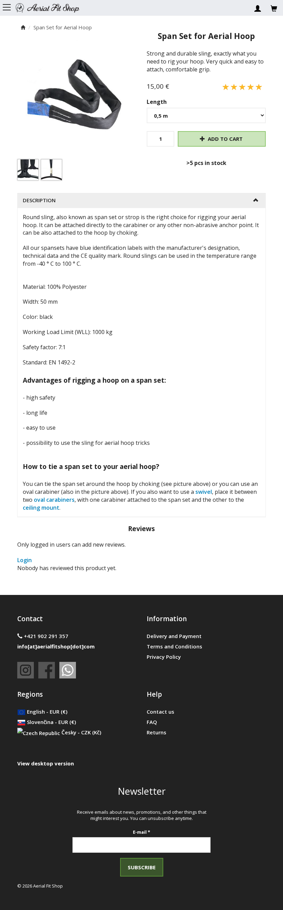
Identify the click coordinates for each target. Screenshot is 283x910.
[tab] (141, 200)
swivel (203, 492)
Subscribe (142, 867)
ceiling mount (41, 507)
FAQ (152, 721)
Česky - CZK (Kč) (80, 732)
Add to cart (224, 138)
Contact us (160, 711)
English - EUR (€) (46, 711)
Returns (156, 732)
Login (24, 560)
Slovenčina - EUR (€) (51, 721)
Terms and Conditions (174, 646)
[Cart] (274, 6)
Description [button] (39, 200)
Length (157, 102)
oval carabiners (54, 499)
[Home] (52, 6)
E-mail (141, 832)
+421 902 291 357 (45, 636)
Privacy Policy (164, 656)
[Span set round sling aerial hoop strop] (76, 99)
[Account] (258, 6)
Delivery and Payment (174, 636)
